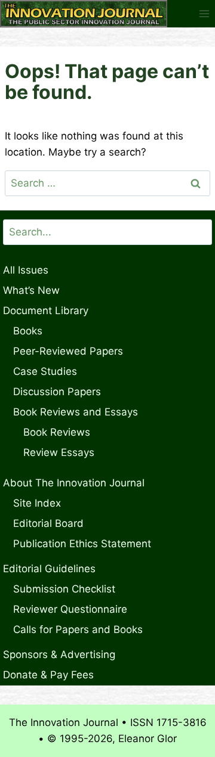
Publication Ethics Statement (82, 544)
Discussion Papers (57, 392)
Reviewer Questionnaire (70, 609)
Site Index (37, 503)
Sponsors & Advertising (59, 654)
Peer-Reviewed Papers (68, 351)
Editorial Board (48, 523)
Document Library (45, 311)
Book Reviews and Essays (75, 412)
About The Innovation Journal (74, 483)
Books (27, 331)
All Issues (25, 270)
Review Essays (58, 452)
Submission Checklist (64, 589)
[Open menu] (204, 13)
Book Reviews (56, 432)
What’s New (31, 290)
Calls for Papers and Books (78, 629)
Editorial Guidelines (49, 569)
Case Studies (45, 371)
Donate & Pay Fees (48, 675)
